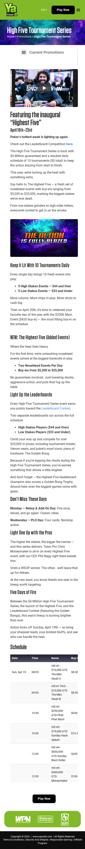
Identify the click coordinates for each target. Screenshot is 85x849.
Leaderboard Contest (55, 408)
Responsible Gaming (61, 839)
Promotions (24, 36)
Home (10, 36)
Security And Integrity (37, 839)
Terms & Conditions (13, 839)
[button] (24, 52)
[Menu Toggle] (78, 10)
